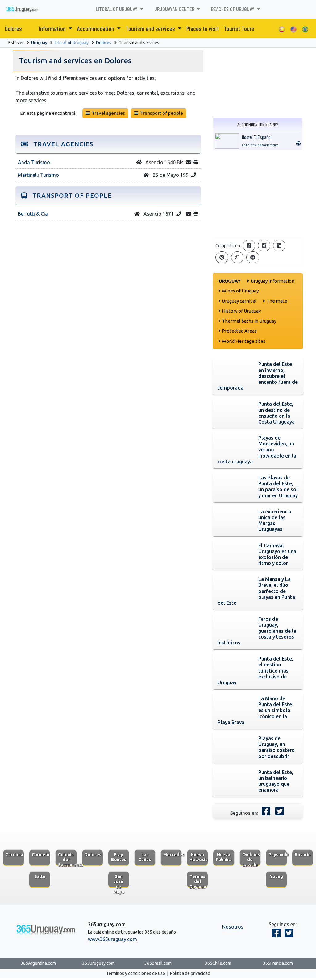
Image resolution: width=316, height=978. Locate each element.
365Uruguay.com (98, 963)
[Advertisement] (258, 193)
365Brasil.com (158, 963)
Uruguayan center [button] (175, 9)
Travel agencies (107, 113)
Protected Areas (239, 331)
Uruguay (39, 42)
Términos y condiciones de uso (135, 973)
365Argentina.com (38, 963)
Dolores (13, 28)
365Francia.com (278, 963)
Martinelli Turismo (38, 175)
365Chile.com (218, 963)
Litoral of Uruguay (72, 42)
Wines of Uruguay (240, 290)
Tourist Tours (239, 28)
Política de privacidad (190, 973)
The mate (276, 301)
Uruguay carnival (239, 301)
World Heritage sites (243, 341)
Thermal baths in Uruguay (249, 321)
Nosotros (232, 927)
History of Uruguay (241, 310)
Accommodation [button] (96, 28)
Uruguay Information (272, 281)
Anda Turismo (34, 162)
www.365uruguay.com (112, 939)
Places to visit (202, 28)
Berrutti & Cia (33, 214)
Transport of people (160, 113)
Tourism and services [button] (151, 28)
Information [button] (53, 28)
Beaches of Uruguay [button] (233, 9)
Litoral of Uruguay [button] (117, 9)
